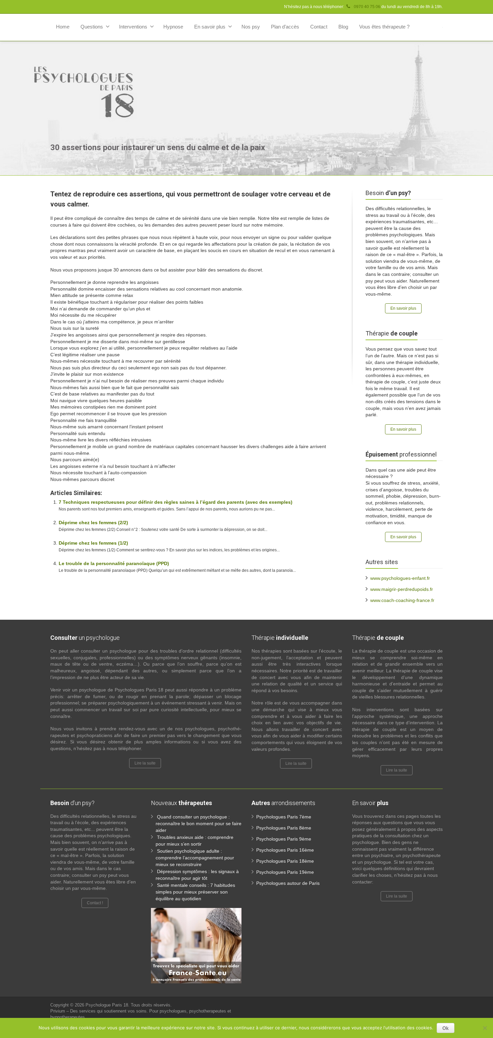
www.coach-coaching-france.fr (402, 600)
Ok (445, 1028)
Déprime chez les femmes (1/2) (93, 543)
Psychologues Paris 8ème (283, 828)
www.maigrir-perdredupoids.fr (401, 589)
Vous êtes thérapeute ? (384, 26)
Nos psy (250, 26)
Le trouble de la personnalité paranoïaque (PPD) (114, 563)
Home (62, 26)
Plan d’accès (285, 26)
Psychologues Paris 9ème (283, 839)
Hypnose (173, 26)
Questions (91, 26)
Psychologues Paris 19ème (285, 872)
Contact (318, 26)
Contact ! (95, 903)
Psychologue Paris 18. (108, 1005)
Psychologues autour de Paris (288, 883)
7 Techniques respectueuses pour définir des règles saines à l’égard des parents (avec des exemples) (175, 502)
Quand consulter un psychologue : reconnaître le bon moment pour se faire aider (198, 823)
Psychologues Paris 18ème (285, 861)
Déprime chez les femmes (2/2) (93, 522)
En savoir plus (209, 26)
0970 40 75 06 (366, 6)
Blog (343, 26)
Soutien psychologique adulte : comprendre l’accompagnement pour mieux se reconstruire (195, 857)
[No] (484, 1028)
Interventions (133, 26)
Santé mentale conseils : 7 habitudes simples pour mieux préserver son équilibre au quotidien (195, 891)
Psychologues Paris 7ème (283, 816)
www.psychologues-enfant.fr (400, 578)
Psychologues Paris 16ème (285, 850)
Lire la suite (145, 763)
